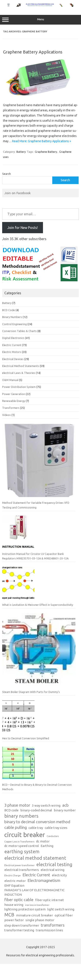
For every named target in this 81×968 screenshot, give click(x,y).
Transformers (10, 407)
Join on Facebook (17, 193)
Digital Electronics (13, 337)
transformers (53, 925)
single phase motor (39, 920)
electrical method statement (35, 858)
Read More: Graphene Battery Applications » (41, 141)
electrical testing (54, 864)
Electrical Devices (13, 358)
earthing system (22, 851)
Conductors (53, 836)
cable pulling (15, 827)
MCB (9, 914)
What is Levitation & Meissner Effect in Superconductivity (37, 604)
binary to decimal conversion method (37, 822)
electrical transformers (21, 870)
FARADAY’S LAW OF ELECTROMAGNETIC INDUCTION (34, 892)
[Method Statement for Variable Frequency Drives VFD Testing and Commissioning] (38, 462)
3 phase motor (17, 805)
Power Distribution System (19, 386)
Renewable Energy (13, 400)
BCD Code (8, 310)
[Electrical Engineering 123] (40, 6)
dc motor (42, 841)
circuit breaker (24, 834)
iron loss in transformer (37, 905)
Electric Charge (12, 875)
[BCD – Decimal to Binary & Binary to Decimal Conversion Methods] (18, 764)
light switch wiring (60, 909)
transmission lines (49, 930)
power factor (14, 920)
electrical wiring (52, 870)
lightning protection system (25, 909)
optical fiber (64, 915)
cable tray (36, 827)
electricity (59, 875)
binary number (65, 810)
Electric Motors (11, 351)
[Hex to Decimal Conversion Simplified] (18, 718)
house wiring (13, 905)
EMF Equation (14, 885)
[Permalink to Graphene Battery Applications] (40, 95)
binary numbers (21, 815)
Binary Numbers (12, 316)
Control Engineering (14, 324)
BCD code (11, 810)
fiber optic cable (18, 899)
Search (6, 173)
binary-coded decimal (36, 810)
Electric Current (11, 344)
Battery (21, 151)
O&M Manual (10, 379)
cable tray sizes (56, 827)
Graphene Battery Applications (32, 51)
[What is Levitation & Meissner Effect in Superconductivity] (18, 585)
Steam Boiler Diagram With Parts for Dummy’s (31, 691)
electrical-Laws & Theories (18, 372)
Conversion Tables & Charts (19, 330)
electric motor (15, 881)
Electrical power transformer (19, 865)
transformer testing (19, 930)
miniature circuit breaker (34, 915)
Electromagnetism (43, 880)
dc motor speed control (21, 846)
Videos (6, 414)
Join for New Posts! (22, 228)
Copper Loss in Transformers (19, 841)
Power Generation (13, 393)
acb (65, 805)
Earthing (47, 846)
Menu (40, 19)
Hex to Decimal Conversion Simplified (25, 738)
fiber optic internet (49, 900)
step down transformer (21, 925)
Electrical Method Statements (20, 365)
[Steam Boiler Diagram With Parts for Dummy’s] (38, 651)
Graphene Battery (46, 151)
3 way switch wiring (46, 805)
